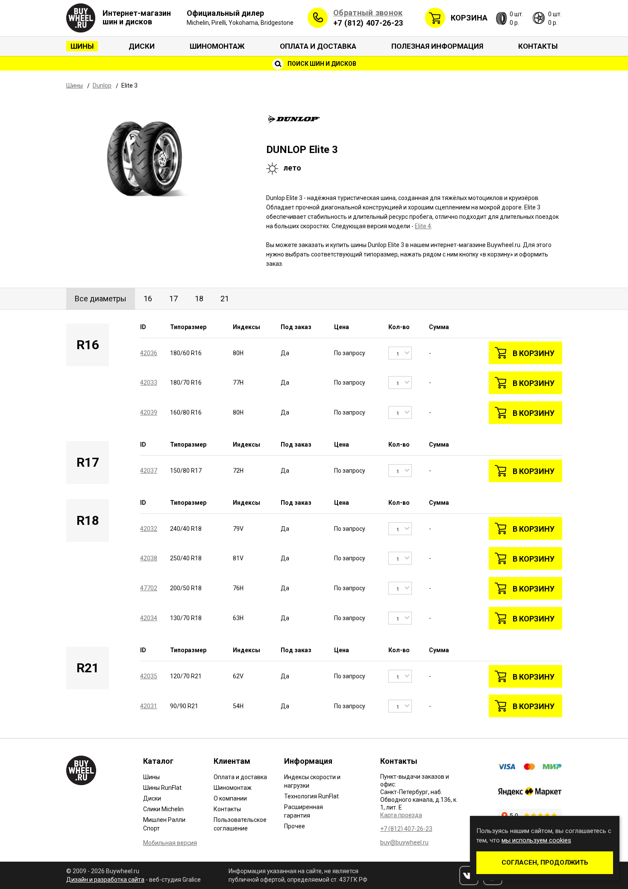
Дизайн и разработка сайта (105, 879)
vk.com (468, 875)
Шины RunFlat (162, 787)
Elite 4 (423, 226)
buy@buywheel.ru (404, 842)
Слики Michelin (163, 809)
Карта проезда (401, 815)
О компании (230, 798)
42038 (148, 558)
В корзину (534, 353)
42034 (148, 618)
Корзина (469, 17)
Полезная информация (437, 46)
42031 (148, 706)
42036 (148, 353)
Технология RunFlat (311, 796)
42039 (148, 412)
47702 (148, 588)
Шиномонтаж (217, 46)
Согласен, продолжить (545, 862)
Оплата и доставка (318, 46)
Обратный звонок (368, 12)
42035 (148, 676)
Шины (82, 46)
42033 (148, 382)
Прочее (294, 826)
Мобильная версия (170, 842)
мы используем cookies (536, 840)
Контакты (538, 46)
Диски (142, 46)
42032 (148, 528)
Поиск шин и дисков (321, 63)
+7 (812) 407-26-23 (368, 22)
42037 (148, 470)
